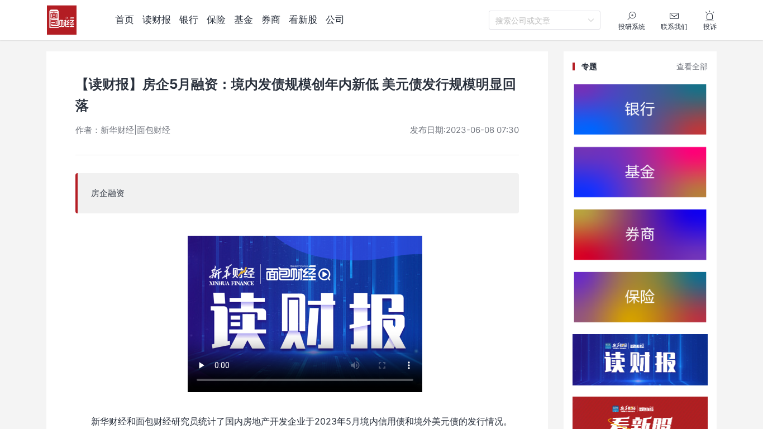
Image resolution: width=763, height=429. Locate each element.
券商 (270, 19)
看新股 (303, 19)
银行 (188, 19)
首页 (124, 19)
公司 (335, 19)
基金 (243, 19)
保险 (216, 19)
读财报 (156, 19)
